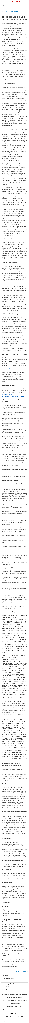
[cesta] (2, 2)
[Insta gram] (10, 1016)
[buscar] (6, 2)
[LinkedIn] (14, 1016)
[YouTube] (22, 1016)
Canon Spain (14, 1013)
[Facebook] (7, 1016)
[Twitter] (18, 1016)
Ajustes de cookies (22, 1009)
